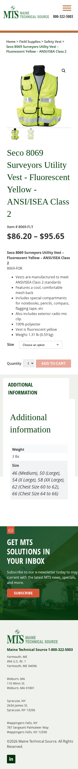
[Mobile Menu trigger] (67, 8)
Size (10, 344)
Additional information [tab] (22, 388)
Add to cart (53, 363)
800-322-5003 (63, 16)
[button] (64, 71)
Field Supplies (30, 41)
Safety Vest (53, 41)
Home (11, 41)
